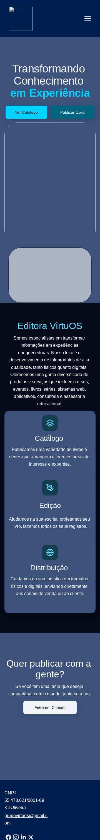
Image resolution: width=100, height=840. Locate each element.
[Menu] (87, 18)
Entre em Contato (50, 707)
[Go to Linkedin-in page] (23, 837)
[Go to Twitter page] (31, 837)
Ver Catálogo (26, 112)
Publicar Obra (72, 112)
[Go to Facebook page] (8, 837)
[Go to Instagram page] (16, 837)
